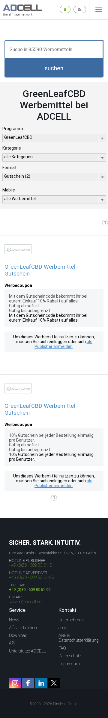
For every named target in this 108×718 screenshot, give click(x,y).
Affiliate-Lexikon (23, 627)
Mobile (8, 190)
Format (9, 167)
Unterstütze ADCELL (27, 651)
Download (18, 635)
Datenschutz (69, 655)
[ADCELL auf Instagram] (15, 683)
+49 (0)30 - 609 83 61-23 (31, 577)
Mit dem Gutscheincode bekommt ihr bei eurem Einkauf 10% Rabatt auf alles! (48, 318)
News (14, 619)
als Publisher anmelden (63, 344)
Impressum (69, 663)
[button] (54, 68)
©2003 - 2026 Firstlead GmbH (54, 704)
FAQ (62, 648)
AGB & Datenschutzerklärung (78, 638)
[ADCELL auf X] (54, 683)
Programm (12, 128)
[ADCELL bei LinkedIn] (41, 683)
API (12, 643)
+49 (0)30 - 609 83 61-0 (30, 565)
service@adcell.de (25, 601)
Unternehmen (71, 619)
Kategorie (11, 148)
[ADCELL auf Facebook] (28, 683)
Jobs (62, 627)
